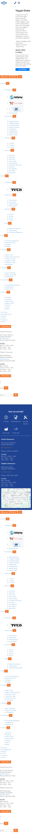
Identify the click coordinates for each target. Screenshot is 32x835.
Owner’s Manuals (13, 163)
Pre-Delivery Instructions (15, 165)
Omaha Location (9, 301)
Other (6, 223)
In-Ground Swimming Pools (12, 241)
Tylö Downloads (13, 230)
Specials (7, 309)
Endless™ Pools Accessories (12, 257)
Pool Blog (7, 246)
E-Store (3, 318)
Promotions (4, 320)
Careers (3, 321)
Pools (2, 235)
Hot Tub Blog (12, 171)
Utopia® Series (12, 129)
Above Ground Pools (10, 242)
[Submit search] (16, 395)
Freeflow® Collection (14, 127)
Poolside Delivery (9, 287)
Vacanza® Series (13, 133)
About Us (7, 307)
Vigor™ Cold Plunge (10, 273)
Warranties (11, 167)
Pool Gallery (8, 244)
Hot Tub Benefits (13, 169)
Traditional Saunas (13, 204)
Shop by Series (9, 116)
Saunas (3, 176)
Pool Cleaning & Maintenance (12, 285)
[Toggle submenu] (7, 83)
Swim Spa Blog (9, 264)
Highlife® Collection (14, 121)
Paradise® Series (13, 131)
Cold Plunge (4, 267)
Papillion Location (9, 303)
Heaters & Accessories (14, 228)
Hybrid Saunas (12, 202)
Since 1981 (4, 292)
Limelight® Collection (14, 123)
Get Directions (4, 338)
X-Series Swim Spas (10, 260)
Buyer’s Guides (12, 161)
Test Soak (6, 433)
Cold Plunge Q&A (9, 276)
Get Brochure (16, 421)
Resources (7, 150)
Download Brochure (6, 314)
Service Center (5, 280)
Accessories (12, 155)
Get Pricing (4, 312)
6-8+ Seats (12, 147)
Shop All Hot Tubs (13, 113)
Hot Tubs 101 (12, 159)
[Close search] (6, 388)
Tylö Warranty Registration (15, 232)
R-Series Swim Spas (10, 258)
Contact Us (8, 305)
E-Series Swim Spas (10, 262)
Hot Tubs (3, 83)
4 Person (11, 214)
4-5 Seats (11, 145)
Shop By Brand (9, 90)
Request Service (9, 289)
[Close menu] (20, 76)
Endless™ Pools (9, 255)
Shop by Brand (8, 182)
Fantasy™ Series (13, 135)
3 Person (11, 216)
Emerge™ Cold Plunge (10, 275)
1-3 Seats (11, 143)
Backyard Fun (12, 172)
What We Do (8, 299)
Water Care (12, 157)
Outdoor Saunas (13, 206)
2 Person (11, 218)
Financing (3, 316)
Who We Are (8, 297)
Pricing (6, 421)
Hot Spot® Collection (14, 125)
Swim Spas (4, 249)
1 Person (11, 220)
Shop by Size (8, 138)
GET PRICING (22, 69)
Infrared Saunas (13, 200)
